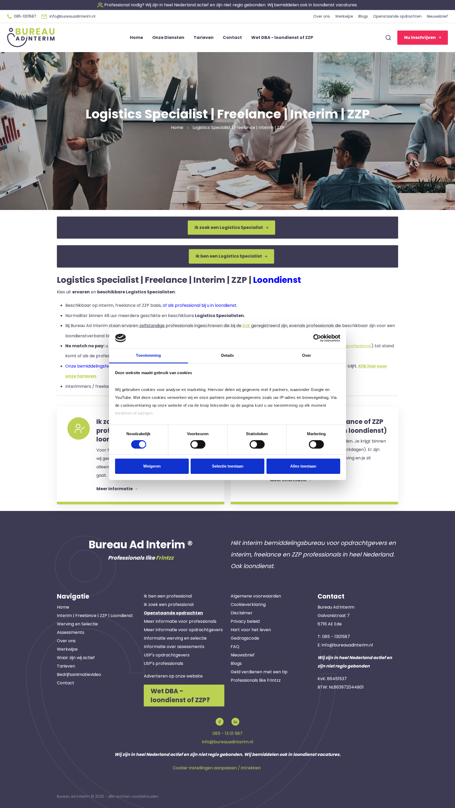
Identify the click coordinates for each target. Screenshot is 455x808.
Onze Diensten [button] (168, 37)
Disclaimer (242, 613)
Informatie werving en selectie (175, 638)
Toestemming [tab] (148, 355)
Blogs (236, 663)
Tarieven (66, 666)
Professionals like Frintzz (256, 680)
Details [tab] (227, 355)
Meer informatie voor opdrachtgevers (183, 630)
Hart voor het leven (251, 630)
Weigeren (152, 466)
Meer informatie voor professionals (180, 621)
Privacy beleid (245, 621)
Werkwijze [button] (344, 16)
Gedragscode (245, 638)
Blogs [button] (363, 16)
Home (63, 607)
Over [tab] (306, 355)
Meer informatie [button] (114, 489)
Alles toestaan (303, 466)
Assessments (70, 632)
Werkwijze (67, 649)
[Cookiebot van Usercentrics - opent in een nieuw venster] (317, 338)
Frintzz (165, 557)
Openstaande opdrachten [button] (397, 16)
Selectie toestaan (227, 466)
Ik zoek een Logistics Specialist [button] (229, 227)
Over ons (66, 641)
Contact (65, 683)
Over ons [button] (321, 16)
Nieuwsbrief (243, 655)
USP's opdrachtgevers (167, 655)
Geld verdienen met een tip (259, 672)
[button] (227, 5)
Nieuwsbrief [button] (437, 16)
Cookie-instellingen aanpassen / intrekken (217, 768)
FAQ (235, 647)
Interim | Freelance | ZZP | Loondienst (95, 616)
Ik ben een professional (168, 596)
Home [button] (136, 37)
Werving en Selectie (77, 624)
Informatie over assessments (174, 647)
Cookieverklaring (248, 604)
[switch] (197, 444)
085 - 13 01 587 (227, 733)
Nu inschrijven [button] (420, 37)
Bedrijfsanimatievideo (79, 674)
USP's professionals (163, 663)
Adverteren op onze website (173, 676)
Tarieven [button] (204, 37)
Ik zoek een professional (169, 604)
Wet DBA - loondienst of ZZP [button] (282, 37)
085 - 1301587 (336, 637)
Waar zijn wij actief (76, 658)
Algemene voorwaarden (256, 596)
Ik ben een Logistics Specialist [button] (229, 256)
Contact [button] (232, 37)
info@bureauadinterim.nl (347, 645)
